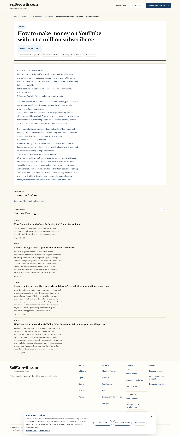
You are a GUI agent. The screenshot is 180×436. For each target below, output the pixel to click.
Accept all (103, 423)
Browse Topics (137, 5)
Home (16, 17)
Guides (81, 384)
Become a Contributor (158, 384)
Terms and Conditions (135, 380)
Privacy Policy (131, 374)
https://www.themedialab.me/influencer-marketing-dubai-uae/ (44, 179)
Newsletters (107, 384)
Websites (106, 377)
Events (105, 390)
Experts (82, 377)
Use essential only (122, 423)
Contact (105, 403)
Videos (81, 397)
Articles (26, 17)
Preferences (140, 423)
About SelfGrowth (109, 371)
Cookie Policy (131, 387)
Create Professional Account (157, 377)
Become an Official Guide (112, 397)
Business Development (43, 17)
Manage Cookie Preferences (133, 406)
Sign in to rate (90, 55)
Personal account (156, 371)
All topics (82, 371)
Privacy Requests (132, 398)
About (118, 5)
